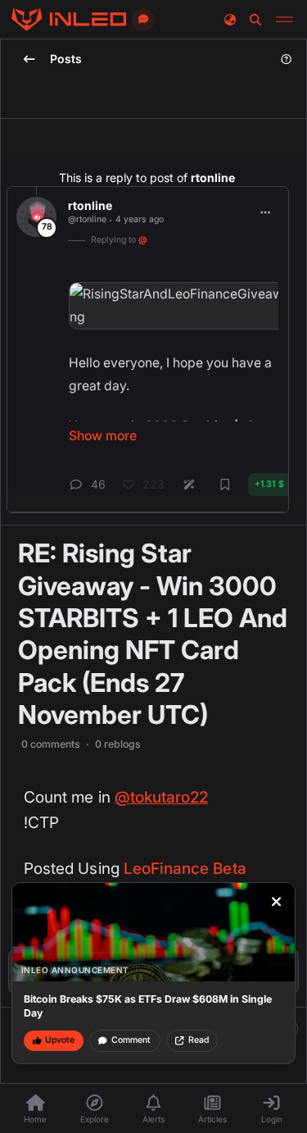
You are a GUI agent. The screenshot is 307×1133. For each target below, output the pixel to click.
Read (198, 1040)
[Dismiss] (277, 902)
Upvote (59, 1040)
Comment (131, 1040)
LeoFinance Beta (185, 868)
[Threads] (68, 19)
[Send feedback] (143, 19)
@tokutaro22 (162, 797)
